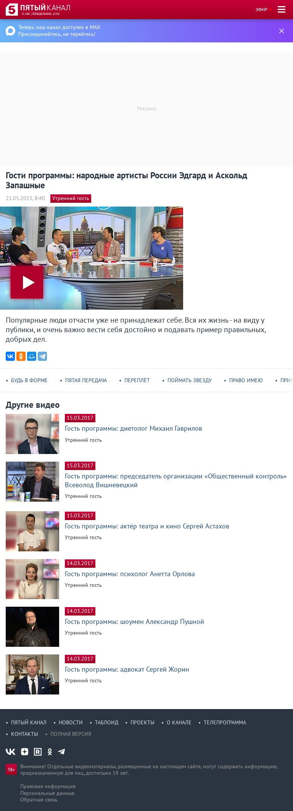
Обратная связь (39, 799)
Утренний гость (70, 198)
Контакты (24, 733)
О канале (179, 722)
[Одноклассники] (21, 356)
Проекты (142, 722)
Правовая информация (48, 786)
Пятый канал (29, 722)
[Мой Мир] (31, 356)
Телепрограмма (225, 722)
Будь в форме (29, 380)
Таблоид (106, 722)
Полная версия (70, 733)
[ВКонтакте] (10, 356)
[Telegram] (42, 356)
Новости (71, 722)
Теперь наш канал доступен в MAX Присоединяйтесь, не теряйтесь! (59, 30)
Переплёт (137, 380)
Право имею (246, 380)
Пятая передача (86, 380)
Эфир (261, 9)
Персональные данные (47, 793)
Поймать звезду (189, 380)
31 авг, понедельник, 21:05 (40, 14)
